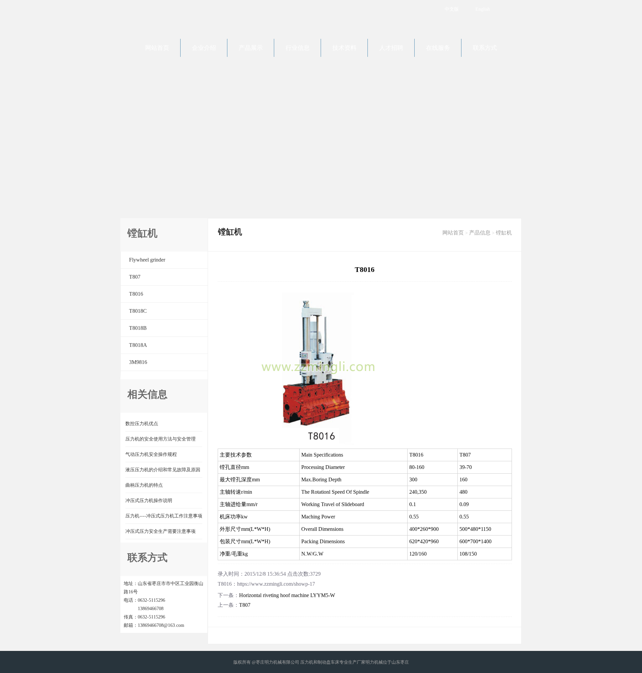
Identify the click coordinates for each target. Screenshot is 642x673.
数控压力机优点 (141, 423)
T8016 (136, 294)
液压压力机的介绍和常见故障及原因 (162, 469)
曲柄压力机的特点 (144, 485)
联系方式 (485, 47)
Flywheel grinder (147, 260)
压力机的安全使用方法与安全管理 (160, 439)
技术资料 (344, 47)
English (482, 9)
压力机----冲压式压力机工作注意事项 (163, 515)
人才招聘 (391, 47)
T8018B (138, 328)
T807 (134, 277)
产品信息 (480, 232)
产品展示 (251, 47)
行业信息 (298, 47)
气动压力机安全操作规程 (151, 454)
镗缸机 (504, 232)
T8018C (138, 311)
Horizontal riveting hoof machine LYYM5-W (287, 595)
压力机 (306, 662)
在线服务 (438, 47)
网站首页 (157, 47)
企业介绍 (204, 47)
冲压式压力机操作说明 (148, 500)
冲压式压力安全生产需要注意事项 (160, 531)
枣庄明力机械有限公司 (177, 16)
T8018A (138, 345)
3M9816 (138, 362)
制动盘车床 (328, 662)
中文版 (452, 9)
